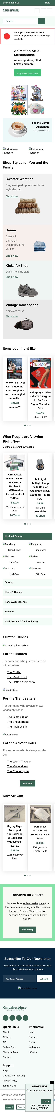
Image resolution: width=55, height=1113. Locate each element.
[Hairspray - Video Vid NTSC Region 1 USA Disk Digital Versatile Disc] (40, 389)
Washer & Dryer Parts (15, 857)
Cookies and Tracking (14, 1076)
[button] (25, 425)
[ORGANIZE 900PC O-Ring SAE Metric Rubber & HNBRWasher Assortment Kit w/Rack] (15, 486)
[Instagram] (25, 1018)
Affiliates (7, 1037)
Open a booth (28, 915)
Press (32, 1042)
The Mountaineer (17, 766)
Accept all (9, 1107)
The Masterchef (17, 677)
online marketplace (34, 903)
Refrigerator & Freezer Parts (40, 849)
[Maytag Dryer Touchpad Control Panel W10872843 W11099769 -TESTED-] (15, 837)
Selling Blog (9, 1047)
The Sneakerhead (18, 721)
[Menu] (49, 10)
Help (47, 3)
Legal (32, 1032)
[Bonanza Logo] (11, 10)
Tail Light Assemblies (40, 510)
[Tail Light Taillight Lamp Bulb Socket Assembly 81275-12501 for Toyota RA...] (40, 486)
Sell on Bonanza (11, 3)
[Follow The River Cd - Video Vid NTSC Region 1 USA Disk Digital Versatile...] (15, 389)
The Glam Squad (17, 716)
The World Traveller (19, 761)
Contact (7, 1057)
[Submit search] (41, 21)
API (4, 1042)
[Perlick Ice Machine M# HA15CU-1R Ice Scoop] (40, 837)
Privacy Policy (10, 1081)
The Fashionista (17, 726)
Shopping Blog (10, 1052)
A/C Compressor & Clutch (15, 509)
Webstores (34, 1047)
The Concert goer (18, 771)
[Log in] (43, 10)
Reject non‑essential (25, 1107)
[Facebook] (5, 1018)
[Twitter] (12, 1018)
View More (27, 783)
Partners (33, 1037)
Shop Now (12, 196)
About (6, 1032)
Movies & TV (14, 407)
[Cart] (37, 10)
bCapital (33, 1052)
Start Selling (27, 929)
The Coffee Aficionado (21, 682)
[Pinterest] (19, 1018)
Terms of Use (9, 1086)
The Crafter (14, 672)
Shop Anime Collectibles (27, 73)
